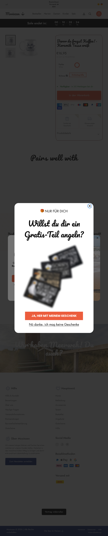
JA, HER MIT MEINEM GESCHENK (54, 316)
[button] (54, 324)
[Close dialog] (90, 206)
